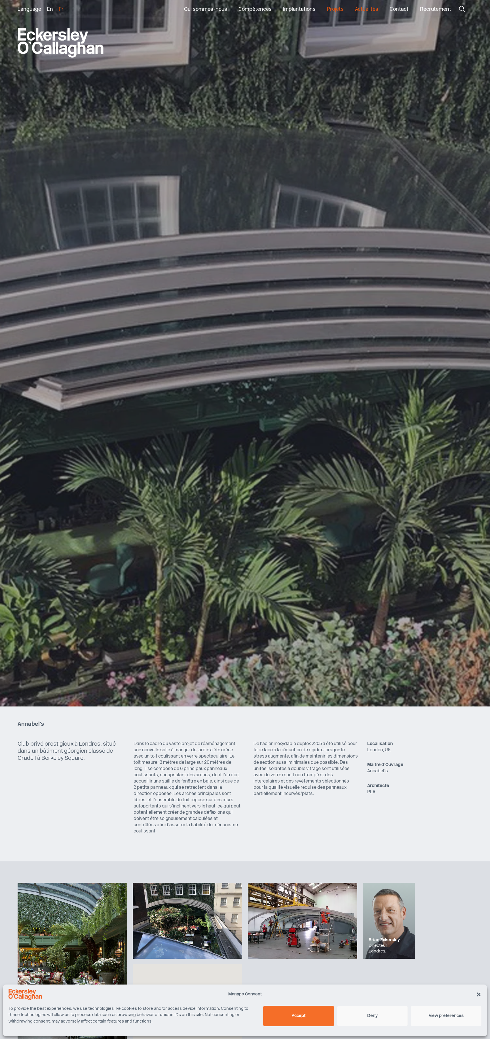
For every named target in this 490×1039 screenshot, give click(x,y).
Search (461, 10)
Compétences (255, 9)
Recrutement (435, 9)
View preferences (446, 1016)
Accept (298, 1016)
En (50, 9)
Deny (372, 1016)
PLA (371, 792)
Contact (399, 9)
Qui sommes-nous (205, 9)
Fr (61, 9)
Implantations (299, 9)
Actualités (366, 9)
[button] (478, 994)
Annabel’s (377, 771)
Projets (335, 9)
